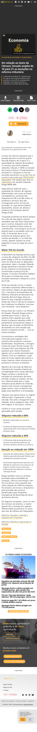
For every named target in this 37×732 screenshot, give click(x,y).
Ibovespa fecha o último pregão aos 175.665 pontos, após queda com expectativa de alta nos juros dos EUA (18, 590)
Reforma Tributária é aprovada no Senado (16, 523)
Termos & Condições (21, 701)
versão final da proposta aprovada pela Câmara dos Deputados (18, 177)
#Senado (5, 541)
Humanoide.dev (28, 704)
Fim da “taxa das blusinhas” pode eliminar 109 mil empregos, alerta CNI (18, 596)
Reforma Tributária (22, 57)
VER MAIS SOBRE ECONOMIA (18, 611)
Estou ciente (22, 719)
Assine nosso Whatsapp (14, 661)
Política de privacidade (8, 701)
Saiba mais (9, 634)
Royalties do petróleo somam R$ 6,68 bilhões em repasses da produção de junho (18, 583)
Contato (5, 690)
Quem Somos (7, 684)
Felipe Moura (26, 134)
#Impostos (6, 533)
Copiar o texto (31, 100)
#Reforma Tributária (9, 537)
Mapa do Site (7, 687)
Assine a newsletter (12, 656)
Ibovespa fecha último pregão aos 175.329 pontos (17, 606)
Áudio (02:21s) (22, 124)
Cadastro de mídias (13, 638)
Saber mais (30, 719)
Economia (6, 57)
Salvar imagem (5, 100)
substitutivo (7, 182)
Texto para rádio (18, 100)
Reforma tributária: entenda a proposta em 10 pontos (15, 516)
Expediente (31, 701)
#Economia (6, 529)
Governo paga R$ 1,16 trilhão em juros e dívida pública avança (18, 601)
